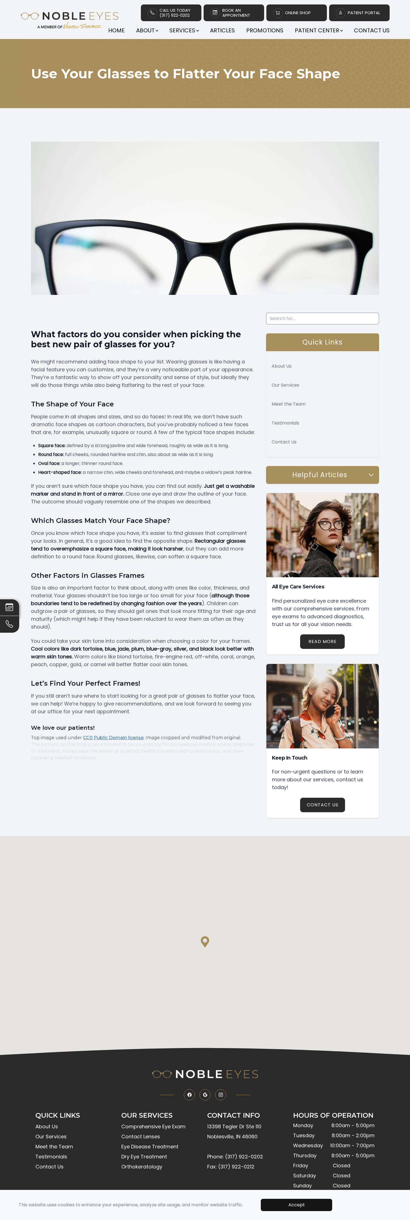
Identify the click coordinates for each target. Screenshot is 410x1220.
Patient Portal (364, 12)
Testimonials (285, 423)
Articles (222, 30)
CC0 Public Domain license (113, 737)
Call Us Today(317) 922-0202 (175, 13)
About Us (281, 366)
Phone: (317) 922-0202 (235, 1156)
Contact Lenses (140, 1136)
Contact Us (372, 30)
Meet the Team (289, 404)
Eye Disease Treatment (150, 1146)
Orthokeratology (141, 1166)
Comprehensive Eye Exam (153, 1126)
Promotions (264, 30)
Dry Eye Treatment (144, 1156)
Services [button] (182, 30)
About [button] (145, 30)
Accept (296, 1205)
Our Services (285, 385)
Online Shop (298, 12)
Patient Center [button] (317, 30)
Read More (322, 641)
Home (116, 30)
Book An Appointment (236, 13)
